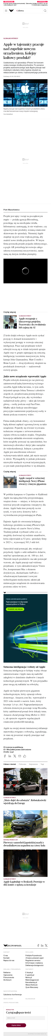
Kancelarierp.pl (31, 982)
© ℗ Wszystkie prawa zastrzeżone (17, 750)
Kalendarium (30, 999)
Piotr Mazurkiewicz (11, 210)
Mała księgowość (32, 980)
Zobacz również (9, 764)
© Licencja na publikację (13, 747)
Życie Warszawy (32, 987)
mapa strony (8, 999)
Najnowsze (33, 764)
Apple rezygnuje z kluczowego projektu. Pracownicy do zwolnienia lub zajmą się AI (32, 323)
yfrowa (20, 10)
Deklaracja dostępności (34, 965)
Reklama (6, 973)
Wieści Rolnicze (32, 985)
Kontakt (6, 958)
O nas (5, 956)
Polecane (22, 764)
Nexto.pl (29, 977)
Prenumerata (8, 977)
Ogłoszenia (7, 975)
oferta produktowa (10, 1002)
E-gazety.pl (30, 975)
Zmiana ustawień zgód (34, 958)
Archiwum (7, 980)
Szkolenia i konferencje (12, 995)
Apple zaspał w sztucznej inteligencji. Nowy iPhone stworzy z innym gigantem (32, 481)
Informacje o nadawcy (34, 963)
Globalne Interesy (10, 38)
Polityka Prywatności (34, 956)
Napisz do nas (8, 960)
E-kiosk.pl (29, 973)
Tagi (42, 764)
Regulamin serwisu (33, 960)
